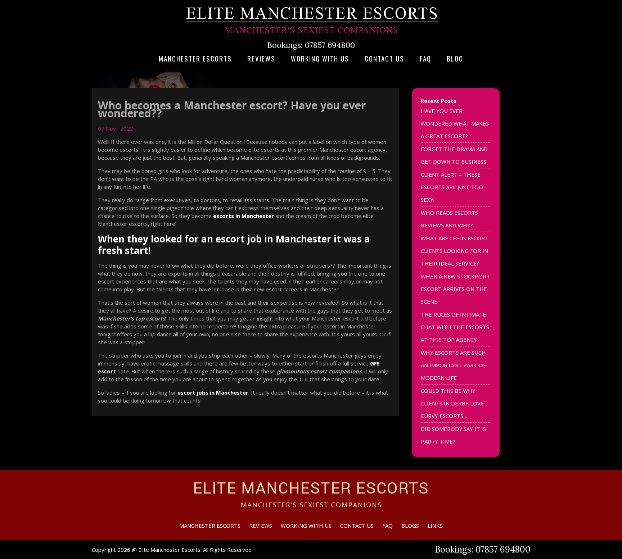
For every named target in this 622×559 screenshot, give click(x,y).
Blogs (410, 525)
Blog (455, 58)
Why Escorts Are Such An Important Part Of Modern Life (453, 365)
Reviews (261, 58)
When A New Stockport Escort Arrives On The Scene (455, 289)
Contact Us (384, 58)
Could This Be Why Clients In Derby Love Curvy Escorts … (452, 403)
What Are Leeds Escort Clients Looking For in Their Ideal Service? (454, 251)
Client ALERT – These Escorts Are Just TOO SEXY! (452, 187)
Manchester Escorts (195, 58)
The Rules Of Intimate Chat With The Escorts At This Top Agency (455, 327)
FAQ (425, 58)
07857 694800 (330, 45)
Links (435, 525)
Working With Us (320, 58)
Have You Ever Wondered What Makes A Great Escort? (455, 123)
